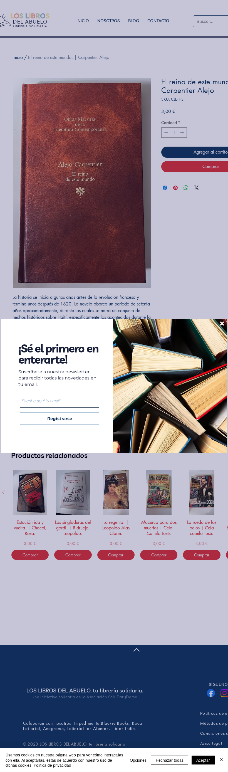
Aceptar (203, 760)
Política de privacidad (52, 765)
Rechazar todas (170, 760)
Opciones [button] (138, 760)
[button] (222, 323)
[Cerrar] (221, 760)
